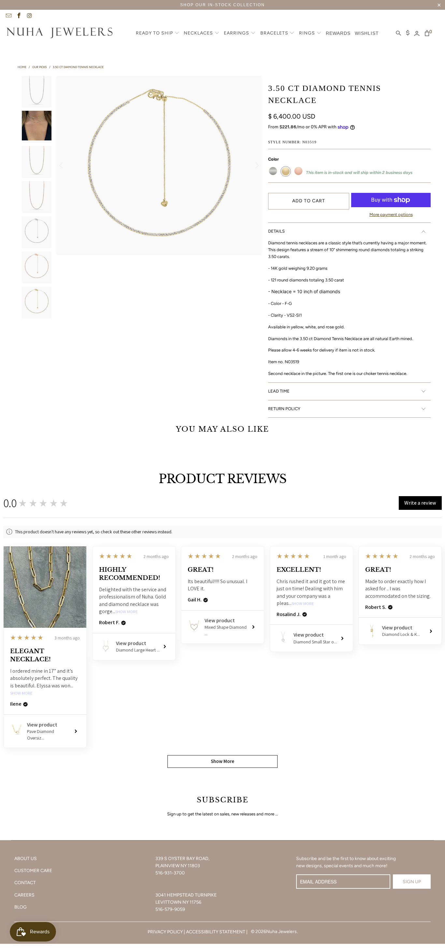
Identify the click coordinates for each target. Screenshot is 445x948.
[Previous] (61, 165)
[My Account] (417, 33)
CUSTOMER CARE (33, 870)
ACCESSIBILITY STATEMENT (215, 932)
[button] (157, 33)
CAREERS (24, 895)
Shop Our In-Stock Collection (222, 5)
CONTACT (25, 882)
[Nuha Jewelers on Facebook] (19, 16)
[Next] (256, 165)
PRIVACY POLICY (165, 932)
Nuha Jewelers (281, 931)
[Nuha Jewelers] (59, 33)
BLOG (20, 907)
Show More (21, 693)
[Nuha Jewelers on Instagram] (29, 16)
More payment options (391, 214)
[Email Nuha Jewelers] (8, 16)
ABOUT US (25, 858)
